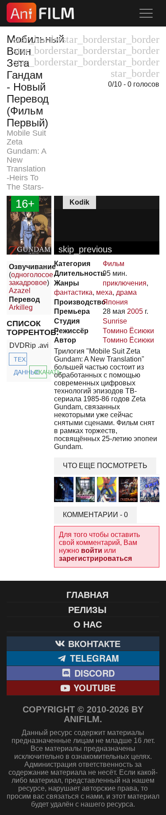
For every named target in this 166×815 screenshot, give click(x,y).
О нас (87, 623)
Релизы (87, 609)
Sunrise (115, 321)
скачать (40, 372)
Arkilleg (21, 307)
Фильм (113, 263)
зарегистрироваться (95, 558)
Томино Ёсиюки (128, 331)
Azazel (20, 290)
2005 (135, 311)
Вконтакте (93, 643)
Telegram (93, 657)
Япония (115, 302)
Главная (87, 594)
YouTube (93, 687)
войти (91, 550)
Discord (93, 672)
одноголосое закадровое (31, 278)
